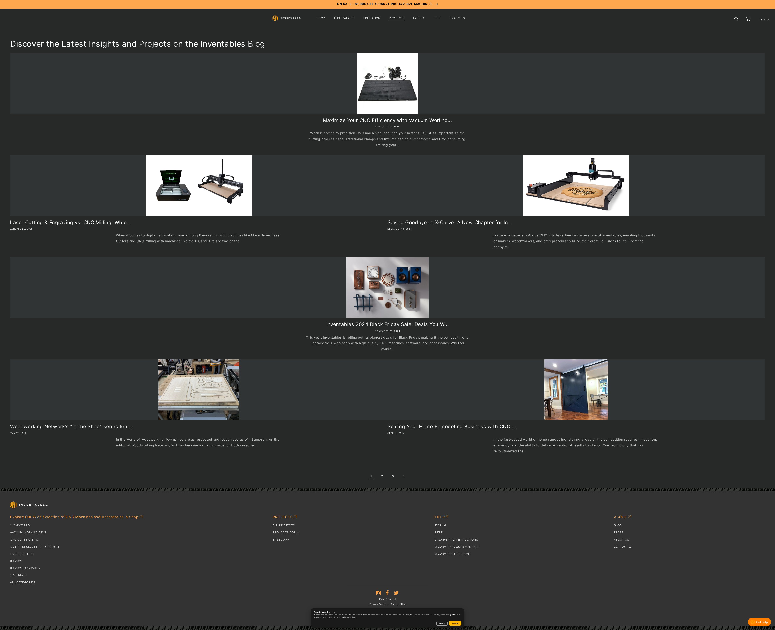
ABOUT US (621, 539)
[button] (321, 18)
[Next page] (403, 476)
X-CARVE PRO (20, 525)
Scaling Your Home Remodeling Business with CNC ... (452, 426)
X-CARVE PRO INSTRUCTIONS (456, 539)
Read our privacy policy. (345, 617)
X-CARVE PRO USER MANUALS (457, 547)
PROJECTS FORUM (286, 532)
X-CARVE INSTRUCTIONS (453, 554)
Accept (455, 623)
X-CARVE (16, 561)
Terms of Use (398, 604)
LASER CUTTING (22, 554)
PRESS (619, 532)
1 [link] (371, 476)
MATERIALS (18, 575)
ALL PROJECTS (284, 525)
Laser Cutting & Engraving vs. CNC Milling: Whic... (70, 222)
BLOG (618, 525)
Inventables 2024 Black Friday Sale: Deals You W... (387, 324)
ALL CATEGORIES (22, 582)
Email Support (387, 599)
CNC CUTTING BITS (24, 539)
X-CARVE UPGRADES (25, 568)
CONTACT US (623, 547)
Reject (442, 623)
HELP (439, 532)
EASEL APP (281, 539)
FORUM (440, 525)
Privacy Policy (377, 604)
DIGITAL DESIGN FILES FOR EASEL (35, 547)
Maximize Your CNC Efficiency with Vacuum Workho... (387, 120)
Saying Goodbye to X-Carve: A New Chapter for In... (450, 222)
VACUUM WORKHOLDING (28, 532)
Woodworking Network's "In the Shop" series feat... (72, 426)
